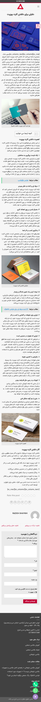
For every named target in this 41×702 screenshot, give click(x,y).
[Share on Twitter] (22, 502)
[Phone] (35, 684)
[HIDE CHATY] (35, 696)
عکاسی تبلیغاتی (34, 654)
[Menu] (38, 6)
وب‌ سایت (34, 580)
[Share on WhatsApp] (29, 502)
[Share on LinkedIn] (11, 502)
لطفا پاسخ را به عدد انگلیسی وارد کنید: (26, 589)
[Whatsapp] (35, 690)
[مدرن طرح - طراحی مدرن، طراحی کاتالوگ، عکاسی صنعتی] (20, 6)
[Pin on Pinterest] (15, 502)
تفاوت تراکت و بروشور (32, 525)
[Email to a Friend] (18, 502)
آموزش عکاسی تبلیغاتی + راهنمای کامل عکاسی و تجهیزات (21, 667)
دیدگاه (34, 544)
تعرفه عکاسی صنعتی (33, 650)
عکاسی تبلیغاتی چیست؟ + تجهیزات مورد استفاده (23, 671)
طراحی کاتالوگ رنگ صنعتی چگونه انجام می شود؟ (23, 675)
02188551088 (20, 1)
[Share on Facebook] (26, 502)
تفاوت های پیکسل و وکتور (9, 525)
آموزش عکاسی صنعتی (32, 645)
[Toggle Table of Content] (35, 134)
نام (35, 561)
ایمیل (35, 570)
